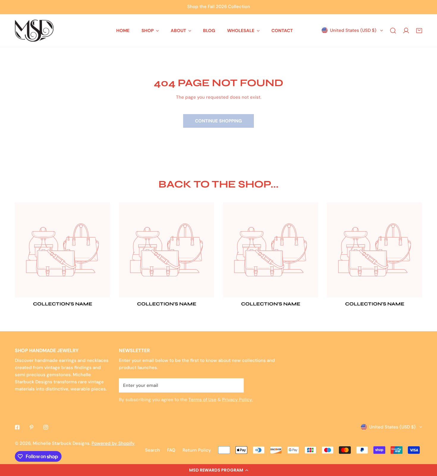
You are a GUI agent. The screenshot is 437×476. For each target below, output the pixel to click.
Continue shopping (218, 121)
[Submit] (236, 385)
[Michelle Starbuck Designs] (34, 31)
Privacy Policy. (237, 400)
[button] (218, 470)
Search (152, 450)
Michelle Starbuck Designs (61, 443)
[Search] (393, 30)
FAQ (171, 450)
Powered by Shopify (113, 443)
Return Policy (197, 450)
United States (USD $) (353, 30)
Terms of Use (202, 400)
